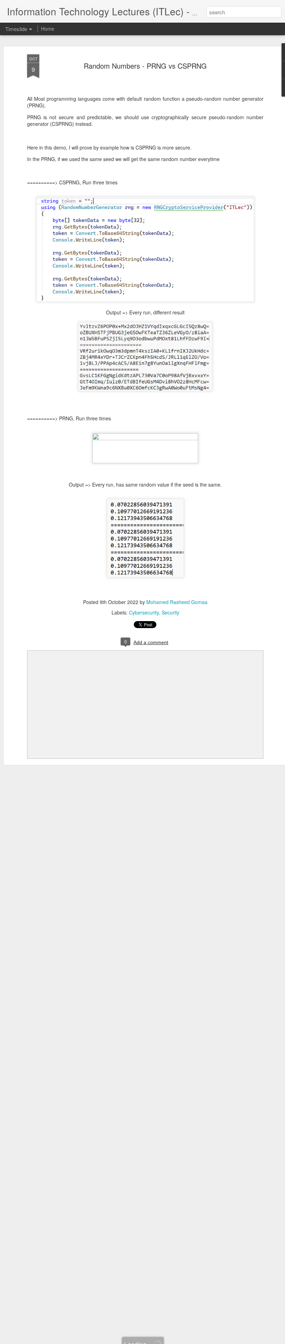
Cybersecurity (144, 612)
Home (47, 28)
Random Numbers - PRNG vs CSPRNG (145, 66)
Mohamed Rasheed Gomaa (176, 601)
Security (170, 612)
